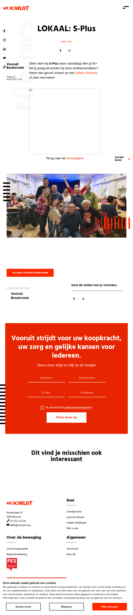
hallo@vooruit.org (20, 525)
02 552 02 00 (18, 521)
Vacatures (72, 549)
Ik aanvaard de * (69, 407)
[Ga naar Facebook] (4, 31)
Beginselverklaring (17, 554)
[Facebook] (60, 50)
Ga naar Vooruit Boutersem (30, 273)
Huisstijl (70, 554)
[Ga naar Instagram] (4, 40)
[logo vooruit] (16, 8)
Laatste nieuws (75, 517)
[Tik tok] (4, 66)
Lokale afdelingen (76, 523)
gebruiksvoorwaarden (78, 407)
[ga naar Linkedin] (4, 49)
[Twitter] (69, 50)
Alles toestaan (109, 606)
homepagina (74, 158)
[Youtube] (4, 58)
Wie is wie (72, 528)
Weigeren (66, 606)
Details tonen (23, 606)
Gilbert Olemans (86, 73)
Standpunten (74, 511)
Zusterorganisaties (17, 549)
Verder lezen (119, 159)
